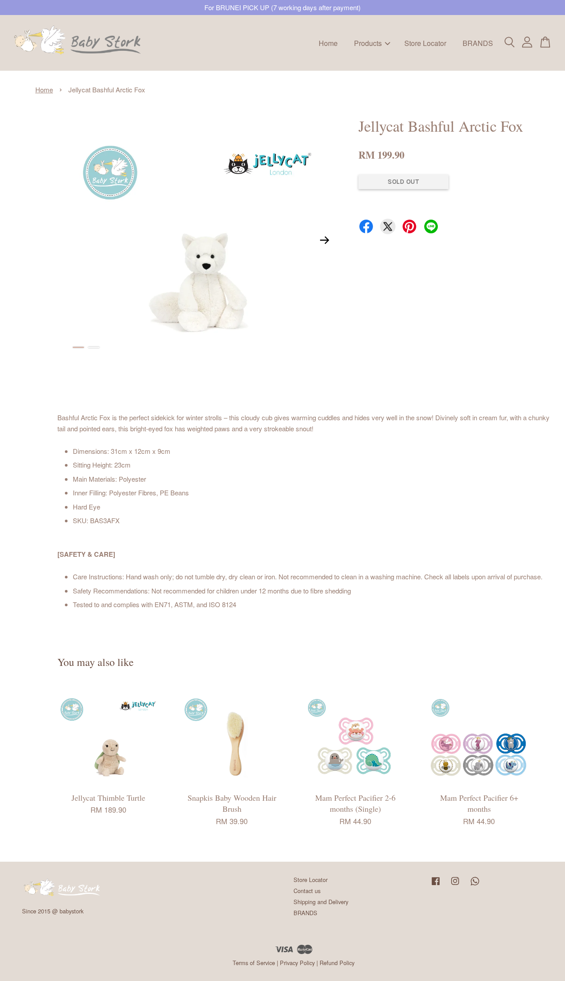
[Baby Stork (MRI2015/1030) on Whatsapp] (475, 885)
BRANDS (478, 43)
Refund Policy (337, 962)
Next (324, 240)
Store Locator (425, 43)
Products (368, 43)
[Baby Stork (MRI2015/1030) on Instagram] (455, 885)
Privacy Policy (297, 962)
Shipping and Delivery (321, 901)
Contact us (307, 890)
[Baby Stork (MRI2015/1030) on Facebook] (435, 885)
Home (328, 43)
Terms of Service (254, 962)
